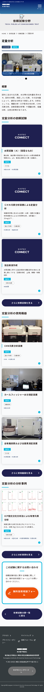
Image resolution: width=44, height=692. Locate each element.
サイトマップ (26, 635)
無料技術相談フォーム (24, 593)
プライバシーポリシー (8, 641)
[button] (40, 7)
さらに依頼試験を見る (21, 302)
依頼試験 (21, 33)
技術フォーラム (27, 640)
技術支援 (12, 33)
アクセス (5, 635)
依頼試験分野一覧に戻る (22, 614)
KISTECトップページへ (21, 671)
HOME (4, 33)
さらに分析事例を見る (21, 554)
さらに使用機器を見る (21, 473)
